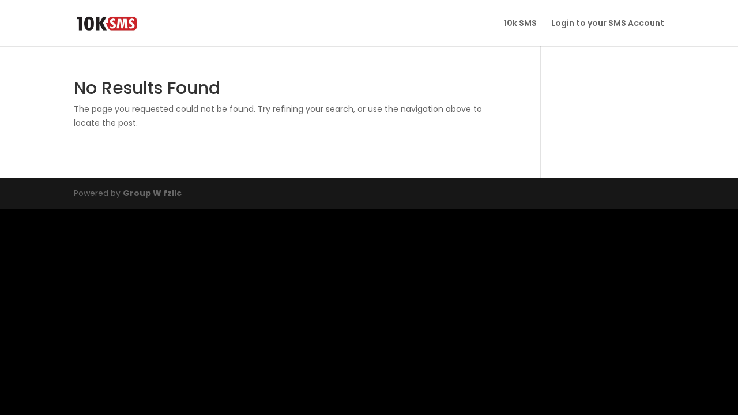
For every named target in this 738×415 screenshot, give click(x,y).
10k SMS (520, 24)
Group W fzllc (152, 193)
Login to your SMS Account (607, 24)
